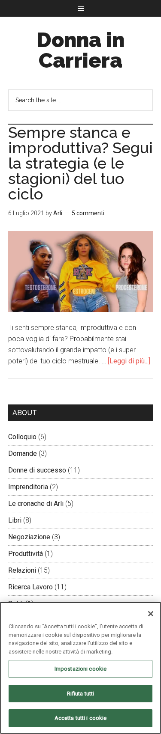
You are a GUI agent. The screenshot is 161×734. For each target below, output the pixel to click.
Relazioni (22, 570)
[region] (80, 668)
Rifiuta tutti (80, 693)
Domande (22, 453)
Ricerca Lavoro (30, 587)
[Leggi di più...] (129, 361)
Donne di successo (37, 470)
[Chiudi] (150, 613)
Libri (14, 520)
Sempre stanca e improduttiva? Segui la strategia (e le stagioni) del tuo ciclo (80, 163)
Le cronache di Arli (36, 503)
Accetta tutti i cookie (81, 718)
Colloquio (22, 437)
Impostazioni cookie (80, 669)
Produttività (25, 554)
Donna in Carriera (80, 50)
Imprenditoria (28, 487)
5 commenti (88, 213)
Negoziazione (29, 537)
